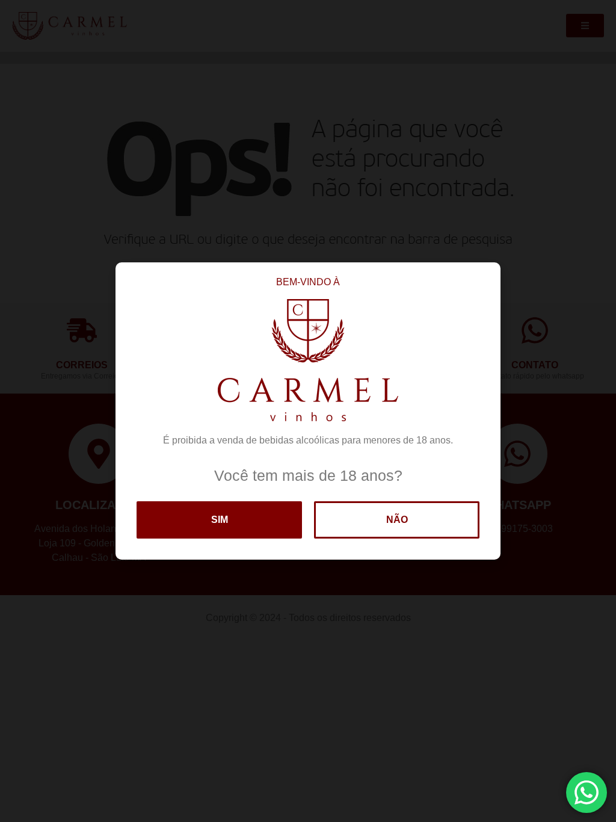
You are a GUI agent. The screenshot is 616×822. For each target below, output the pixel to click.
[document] (308, 411)
